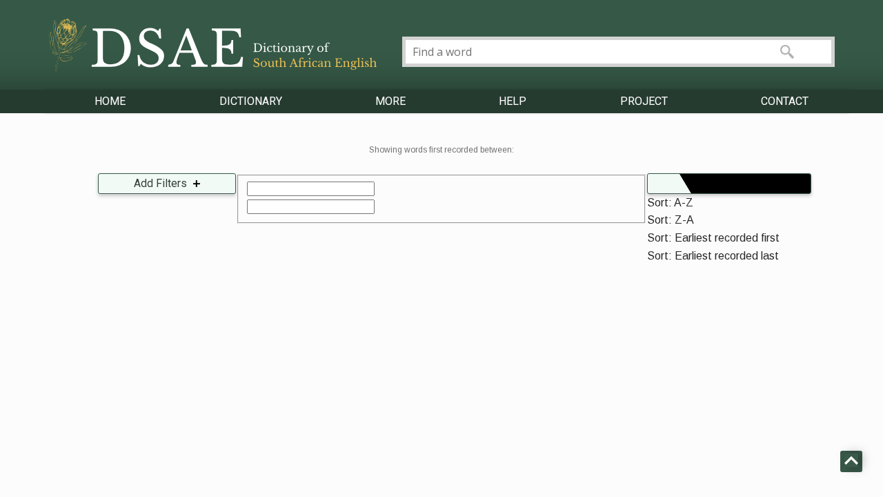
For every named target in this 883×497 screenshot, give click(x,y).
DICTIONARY (250, 101)
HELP (512, 101)
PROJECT (644, 101)
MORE (390, 101)
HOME (110, 101)
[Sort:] (729, 183)
